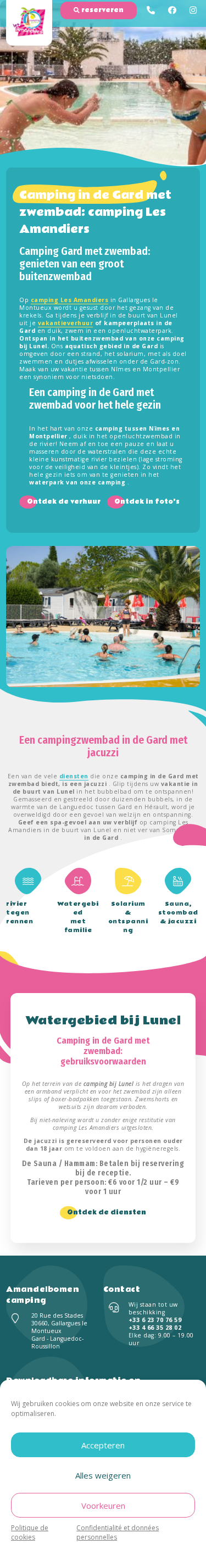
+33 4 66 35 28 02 (155, 1327)
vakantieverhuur (65, 323)
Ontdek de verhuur (64, 501)
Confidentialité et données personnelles (117, 1532)
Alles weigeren (103, 1475)
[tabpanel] (103, 617)
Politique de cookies (29, 1532)
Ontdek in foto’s (147, 501)
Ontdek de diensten (106, 1212)
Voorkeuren (103, 1505)
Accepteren (103, 1445)
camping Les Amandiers (70, 300)
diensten (73, 776)
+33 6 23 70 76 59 (155, 1320)
